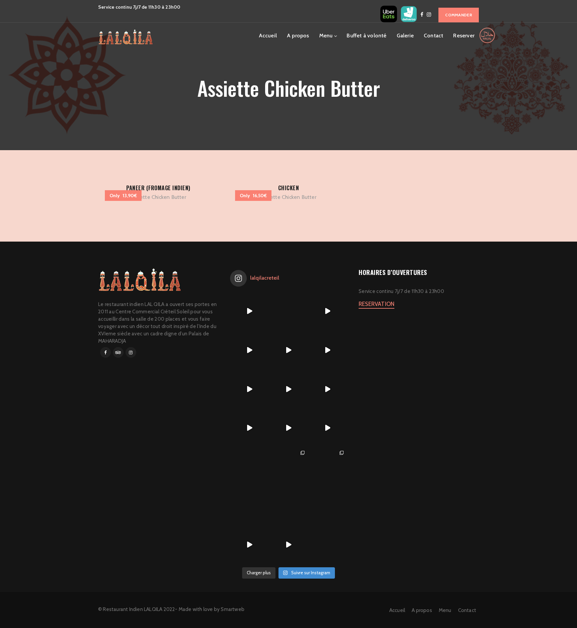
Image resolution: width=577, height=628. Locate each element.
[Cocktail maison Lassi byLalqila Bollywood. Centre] (249, 428)
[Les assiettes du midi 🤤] (327, 506)
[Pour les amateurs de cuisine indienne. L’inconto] (289, 428)
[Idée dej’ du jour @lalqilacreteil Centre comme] (289, 350)
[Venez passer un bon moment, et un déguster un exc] (327, 389)
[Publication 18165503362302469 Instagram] (249, 311)
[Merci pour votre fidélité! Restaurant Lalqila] (249, 350)
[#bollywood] (289, 506)
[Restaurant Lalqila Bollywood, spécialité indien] (327, 350)
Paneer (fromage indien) (158, 188)
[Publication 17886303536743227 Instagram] (249, 389)
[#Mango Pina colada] (249, 506)
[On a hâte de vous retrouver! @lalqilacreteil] (289, 311)
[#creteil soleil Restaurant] (289, 467)
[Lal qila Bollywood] (327, 467)
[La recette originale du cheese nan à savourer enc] (327, 428)
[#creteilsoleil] (249, 467)
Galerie (405, 35)
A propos (298, 35)
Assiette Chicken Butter (158, 197)
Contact (433, 35)
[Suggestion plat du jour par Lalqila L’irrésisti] (289, 389)
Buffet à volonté (366, 35)
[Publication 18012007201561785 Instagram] (327, 311)
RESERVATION (376, 304)
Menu (326, 35)
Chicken (288, 188)
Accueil (268, 35)
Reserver (463, 35)
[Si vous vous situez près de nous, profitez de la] (249, 545)
